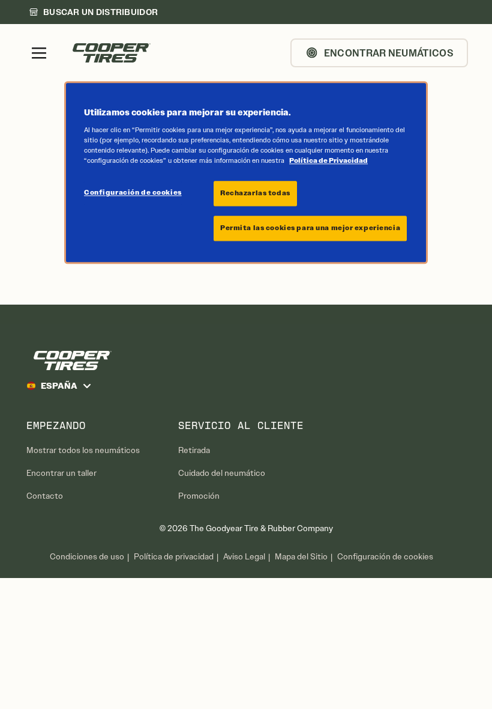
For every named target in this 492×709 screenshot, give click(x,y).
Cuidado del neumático (221, 473)
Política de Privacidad (328, 160)
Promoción (199, 496)
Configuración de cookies (385, 557)
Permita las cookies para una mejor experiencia (310, 228)
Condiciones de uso (87, 557)
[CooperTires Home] (111, 52)
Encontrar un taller (61, 473)
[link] (93, 12)
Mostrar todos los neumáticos (83, 450)
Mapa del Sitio (301, 557)
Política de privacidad (174, 557)
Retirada (194, 450)
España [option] (59, 385)
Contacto (44, 496)
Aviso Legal (244, 557)
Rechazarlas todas (255, 193)
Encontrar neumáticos (389, 53)
